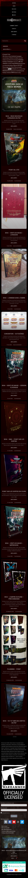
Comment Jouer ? (14, 25)
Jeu (22, 61)
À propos (14, 34)
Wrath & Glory (17, 72)
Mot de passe (4, 808)
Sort (19, 69)
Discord (11, 59)
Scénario (14, 69)
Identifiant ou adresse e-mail (7, 803)
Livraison (10, 63)
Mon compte (4, 826)
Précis (12, 67)
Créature (5, 59)
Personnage (5, 67)
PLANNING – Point (14, 669)
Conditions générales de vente (8, 831)
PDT (21, 65)
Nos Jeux (14, 9)
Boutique (14, 12)
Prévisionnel (5, 69)
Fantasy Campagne (8, 61)
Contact (14, 28)
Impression (15, 61)
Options (15, 65)
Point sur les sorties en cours (14, 491)
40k (3, 56)
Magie (13, 63)
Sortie (21, 69)
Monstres (20, 63)
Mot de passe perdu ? (5, 819)
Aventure (13, 56)
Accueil (14, 3)
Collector (11, 58)
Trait (24, 69)
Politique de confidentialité (7, 833)
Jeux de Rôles (6, 49)
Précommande (18, 67)
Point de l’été (14, 170)
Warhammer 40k (14, 71)
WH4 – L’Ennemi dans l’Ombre (14, 298)
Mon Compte (14, 31)
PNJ (10, 67)
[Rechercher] (25, 41)
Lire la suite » (14, 126)
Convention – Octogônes (14, 334)
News (14, 6)
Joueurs (5, 63)
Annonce (6, 56)
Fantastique (15, 59)
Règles (9, 69)
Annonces (5, 46)
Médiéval (11, 65)
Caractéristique (6, 58)
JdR (19, 61)
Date (8, 59)
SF (17, 69)
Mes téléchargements (6, 829)
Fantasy (21, 60)
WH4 (12, 72)
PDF (19, 65)
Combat (16, 58)
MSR (8, 65)
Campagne (19, 56)
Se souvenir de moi (6, 812)
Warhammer (6, 71)
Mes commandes (5, 827)
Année (9, 56)
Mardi (16, 63)
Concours (20, 58)
